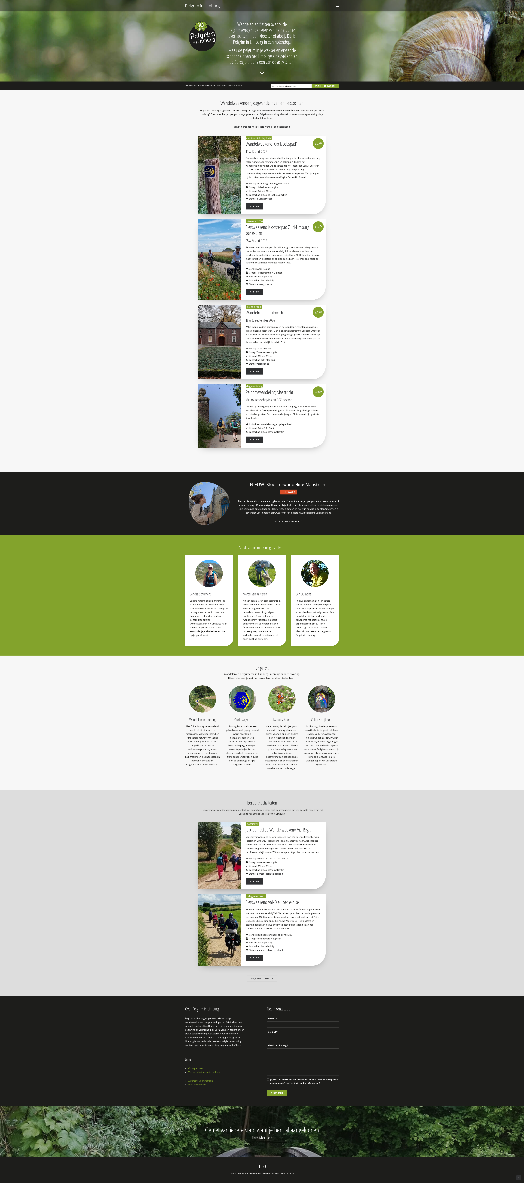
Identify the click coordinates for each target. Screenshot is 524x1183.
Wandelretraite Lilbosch (264, 312)
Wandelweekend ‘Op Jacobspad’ (271, 144)
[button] (337, 5)
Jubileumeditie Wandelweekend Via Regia (278, 829)
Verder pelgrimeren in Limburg (204, 1072)
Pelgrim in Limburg (256, 1173)
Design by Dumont (273, 1173)
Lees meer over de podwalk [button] (287, 521)
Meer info (254, 206)
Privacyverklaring (197, 1084)
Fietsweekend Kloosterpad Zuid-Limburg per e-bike (277, 230)
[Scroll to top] (518, 1177)
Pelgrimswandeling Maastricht (269, 392)
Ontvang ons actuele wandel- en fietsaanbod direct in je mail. (213, 85)
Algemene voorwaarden (200, 1080)
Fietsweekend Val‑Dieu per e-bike (272, 902)
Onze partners (195, 1068)
